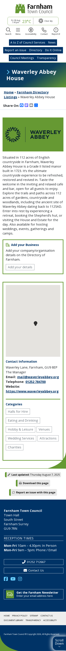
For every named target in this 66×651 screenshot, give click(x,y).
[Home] (33, 8)
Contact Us (36, 570)
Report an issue (15, 50)
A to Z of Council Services (27, 42)
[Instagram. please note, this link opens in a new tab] (21, 580)
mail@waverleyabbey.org (38, 377)
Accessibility (50, 620)
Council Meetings (22, 58)
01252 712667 (36, 562)
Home (9, 92)
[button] (8, 32)
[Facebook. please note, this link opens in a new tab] (7, 580)
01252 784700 (35, 382)
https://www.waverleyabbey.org (32, 391)
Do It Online (53, 50)
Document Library (13, 620)
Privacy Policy (19, 615)
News (52, 42)
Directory (35, 50)
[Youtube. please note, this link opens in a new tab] (14, 580)
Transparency (46, 58)
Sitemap (34, 615)
